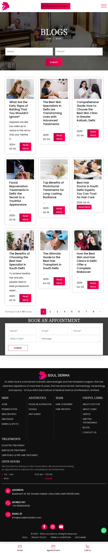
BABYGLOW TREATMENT (14, 450)
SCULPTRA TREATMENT (13, 445)
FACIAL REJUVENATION (40, 404)
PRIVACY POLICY (39, 537)
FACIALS (33, 409)
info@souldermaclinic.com (26, 517)
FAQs (24, 537)
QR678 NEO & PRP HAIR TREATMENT (20, 455)
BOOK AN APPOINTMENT (55, 6)
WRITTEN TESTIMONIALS (90, 420)
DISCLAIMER (80, 537)
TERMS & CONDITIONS (61, 537)
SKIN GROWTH (9, 414)
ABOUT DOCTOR (91, 404)
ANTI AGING (35, 414)
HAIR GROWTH (63, 409)
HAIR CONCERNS (64, 404)
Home (49, 38)
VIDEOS (86, 414)
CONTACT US (89, 432)
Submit (18, 348)
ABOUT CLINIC (90, 409)
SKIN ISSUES (7, 419)
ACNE (4, 404)
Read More (25, 146)
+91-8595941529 (21, 505)
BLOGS (86, 427)
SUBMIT (54, 62)
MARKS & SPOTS (10, 424)
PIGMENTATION (9, 409)
